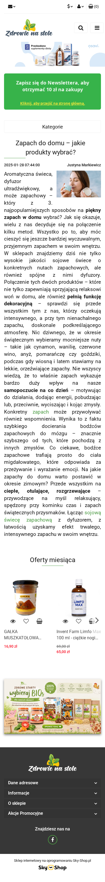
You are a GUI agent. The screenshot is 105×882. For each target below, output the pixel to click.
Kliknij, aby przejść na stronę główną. (52, 103)
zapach (41, 412)
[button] (93, 6)
